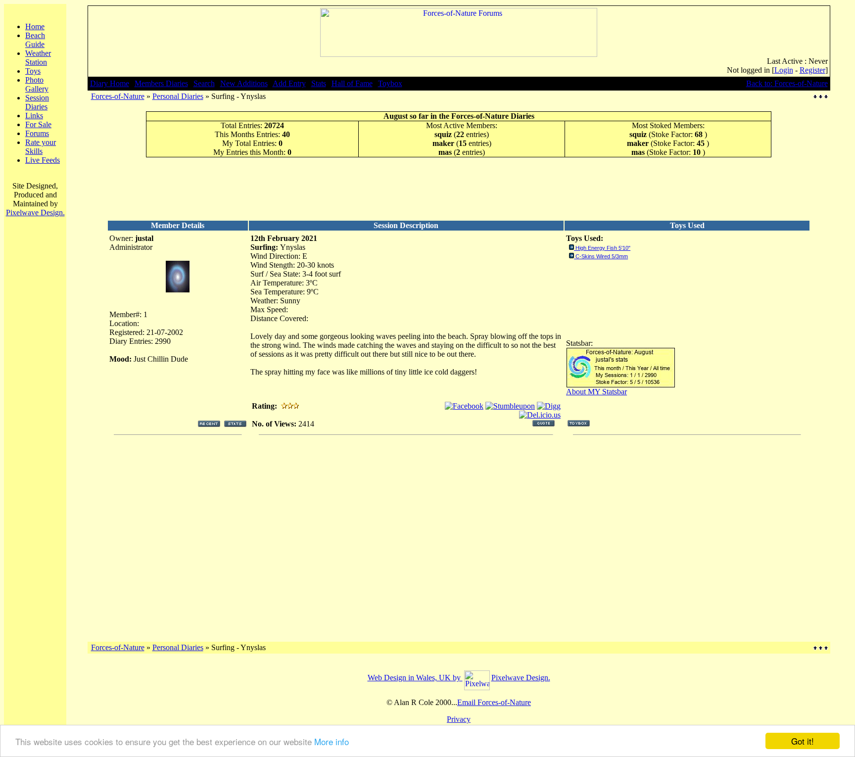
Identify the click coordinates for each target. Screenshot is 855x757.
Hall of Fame (352, 83)
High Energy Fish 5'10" (602, 248)
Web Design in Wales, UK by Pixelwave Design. (459, 677)
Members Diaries (161, 83)
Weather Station (38, 57)
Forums (37, 133)
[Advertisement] (459, 188)
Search (204, 83)
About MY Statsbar (596, 391)
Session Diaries (37, 102)
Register (812, 70)
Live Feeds (42, 160)
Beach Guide (35, 39)
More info (331, 741)
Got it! (802, 741)
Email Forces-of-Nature (494, 702)
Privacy (459, 719)
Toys (33, 71)
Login (783, 70)
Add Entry (289, 83)
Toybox (390, 83)
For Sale (38, 124)
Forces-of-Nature (117, 96)
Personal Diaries (177, 96)
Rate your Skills (40, 146)
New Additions (244, 83)
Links (34, 115)
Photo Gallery (36, 84)
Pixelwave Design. (35, 212)
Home (35, 26)
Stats (318, 83)
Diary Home (109, 83)
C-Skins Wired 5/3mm (601, 256)
